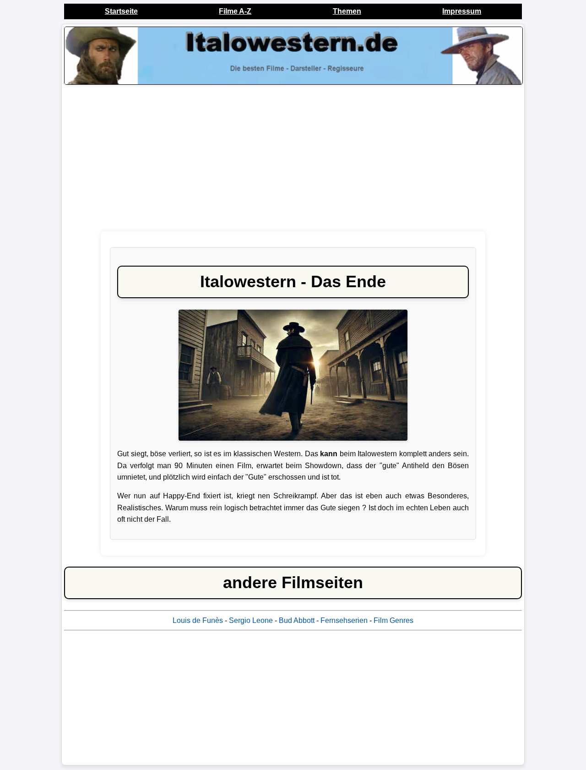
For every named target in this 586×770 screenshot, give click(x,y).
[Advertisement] (293, 160)
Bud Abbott (297, 620)
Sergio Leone (251, 620)
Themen (347, 11)
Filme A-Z (235, 11)
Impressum (461, 11)
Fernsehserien (344, 620)
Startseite (121, 11)
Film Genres (393, 620)
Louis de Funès (198, 620)
